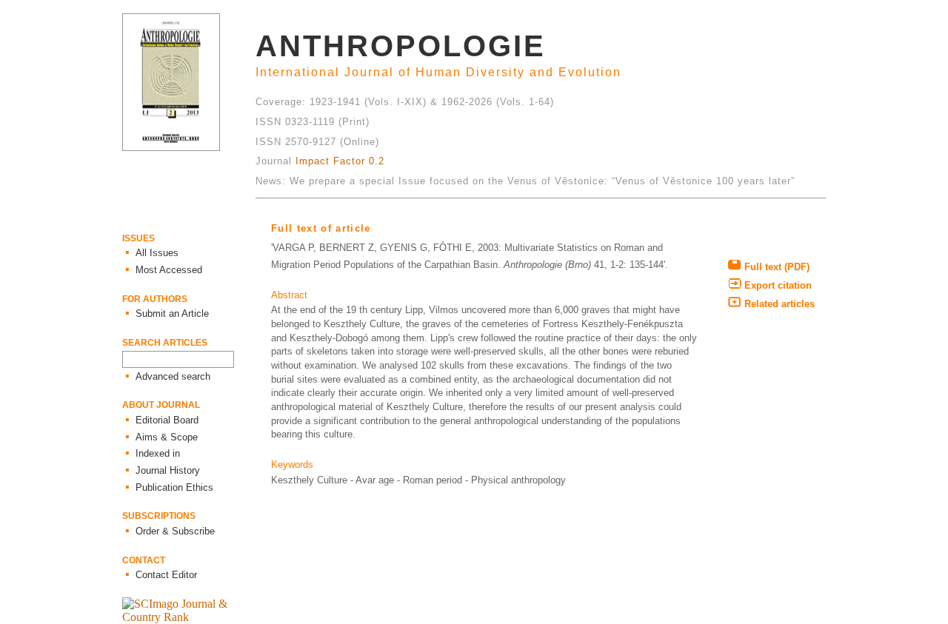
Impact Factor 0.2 (340, 161)
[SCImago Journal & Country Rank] (189, 617)
